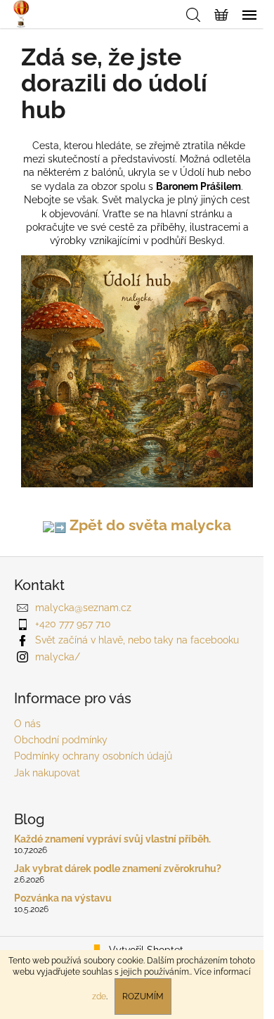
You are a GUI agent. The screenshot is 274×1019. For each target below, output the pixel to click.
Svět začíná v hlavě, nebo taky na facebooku (137, 640)
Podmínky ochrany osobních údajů (93, 756)
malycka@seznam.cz (83, 607)
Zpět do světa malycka (148, 525)
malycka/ (57, 656)
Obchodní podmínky (60, 739)
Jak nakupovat (47, 772)
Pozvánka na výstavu (63, 898)
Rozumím (143, 996)
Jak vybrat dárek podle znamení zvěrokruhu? (117, 869)
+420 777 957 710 (73, 623)
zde (99, 996)
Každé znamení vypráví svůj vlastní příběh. (112, 839)
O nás (27, 723)
